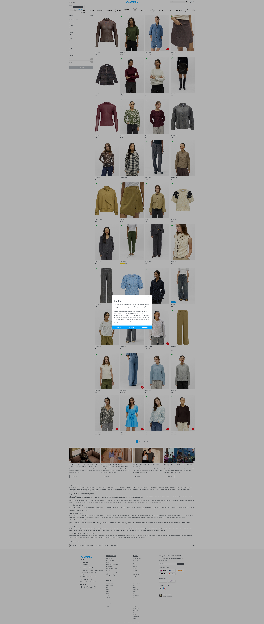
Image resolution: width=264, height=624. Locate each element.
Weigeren (131, 327)
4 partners (137, 308)
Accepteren (145, 327)
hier (121, 319)
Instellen (118, 327)
